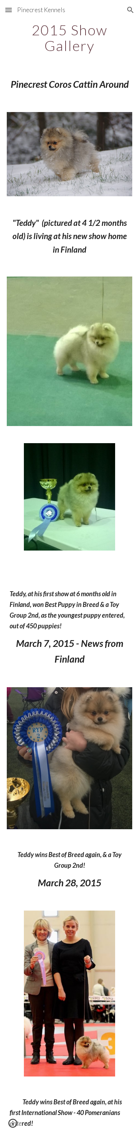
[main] (69, 37)
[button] (8, 10)
